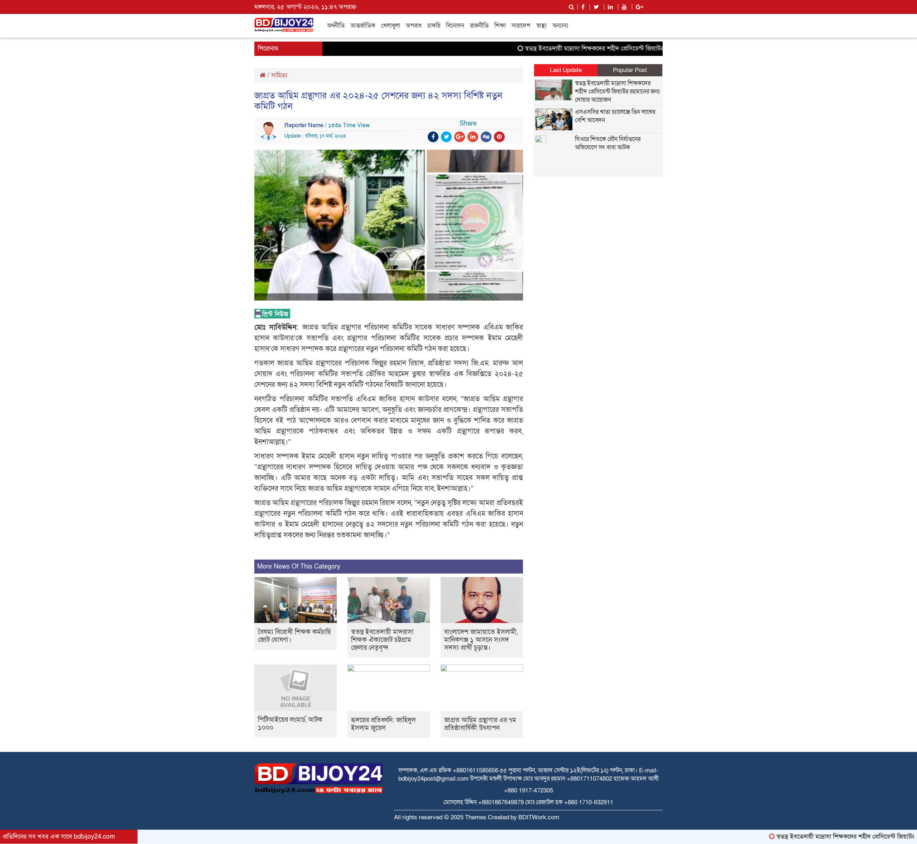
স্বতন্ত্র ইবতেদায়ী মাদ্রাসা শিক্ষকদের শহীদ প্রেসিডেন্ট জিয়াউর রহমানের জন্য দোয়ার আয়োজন (603, 48)
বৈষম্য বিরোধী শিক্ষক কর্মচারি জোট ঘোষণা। (294, 636)
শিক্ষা (500, 25)
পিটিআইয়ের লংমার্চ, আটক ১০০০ (290, 723)
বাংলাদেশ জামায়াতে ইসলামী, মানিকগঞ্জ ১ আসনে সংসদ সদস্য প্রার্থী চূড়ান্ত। (481, 640)
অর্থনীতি (336, 25)
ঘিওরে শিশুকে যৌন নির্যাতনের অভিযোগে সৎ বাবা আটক (607, 143)
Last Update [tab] (566, 70)
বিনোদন (455, 25)
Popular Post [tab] (630, 70)
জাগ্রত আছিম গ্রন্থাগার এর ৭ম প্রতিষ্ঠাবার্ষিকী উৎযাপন (480, 724)
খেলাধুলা (390, 25)
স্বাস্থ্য (541, 25)
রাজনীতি (479, 25)
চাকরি (433, 25)
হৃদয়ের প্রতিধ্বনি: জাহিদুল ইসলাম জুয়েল (383, 724)
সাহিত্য (279, 75)
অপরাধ (414, 25)
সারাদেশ (521, 25)
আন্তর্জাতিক (362, 25)
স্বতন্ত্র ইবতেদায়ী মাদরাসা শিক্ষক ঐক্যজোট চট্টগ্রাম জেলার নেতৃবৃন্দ (382, 640)
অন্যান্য (560, 25)
